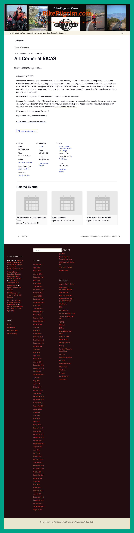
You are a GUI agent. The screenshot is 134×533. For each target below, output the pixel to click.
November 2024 (38, 277)
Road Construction (65, 357)
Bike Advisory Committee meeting (65, 288)
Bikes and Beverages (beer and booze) (66, 300)
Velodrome (62, 379)
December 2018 (38, 340)
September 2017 (38, 374)
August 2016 (37, 409)
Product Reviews (64, 343)
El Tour (61, 328)
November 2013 (38, 500)
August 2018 (37, 346)
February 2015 (38, 459)
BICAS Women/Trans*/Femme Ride (99, 217)
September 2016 (38, 406)
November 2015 (38, 437)
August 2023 (37, 296)
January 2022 (37, 308)
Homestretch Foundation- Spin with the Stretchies (99, 236)
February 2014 (38, 491)
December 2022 (38, 299)
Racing (61, 346)
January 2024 (37, 286)
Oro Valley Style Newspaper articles (65, 258)
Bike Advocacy (64, 292)
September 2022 (38, 302)
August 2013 (37, 509)
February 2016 (38, 428)
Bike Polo (24, 236)
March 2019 (37, 334)
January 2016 (37, 431)
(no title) (62, 254)
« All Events (19, 40)
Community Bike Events (67, 313)
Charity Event (63, 310)
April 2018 (36, 356)
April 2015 (36, 453)
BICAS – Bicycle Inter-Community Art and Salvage (65, 148)
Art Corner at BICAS (25, 162)
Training (62, 373)
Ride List (62, 354)
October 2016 (37, 403)
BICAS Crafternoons (59, 217)
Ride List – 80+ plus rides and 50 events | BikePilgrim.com (14, 302)
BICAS (23, 169)
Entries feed (11, 327)
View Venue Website (62, 170)
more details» (22, 121)
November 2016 (38, 400)
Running (62, 360)
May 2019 (36, 330)
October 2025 (37, 264)
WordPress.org (12, 334)
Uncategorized (64, 376)
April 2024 (36, 280)
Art (19, 169)
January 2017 (37, 393)
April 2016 (36, 422)
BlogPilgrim (63, 304)
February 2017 (38, 390)
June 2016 (36, 415)
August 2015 (37, 447)
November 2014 (38, 469)
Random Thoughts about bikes (65, 350)
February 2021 (38, 312)
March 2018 (37, 359)
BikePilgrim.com (12, 285)
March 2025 (37, 271)
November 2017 (38, 368)
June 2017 (36, 378)
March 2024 (37, 283)
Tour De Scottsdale (65, 267)
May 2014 (36, 484)
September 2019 (38, 321)
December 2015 (38, 434)
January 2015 (37, 462)
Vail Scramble (63, 270)
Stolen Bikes (63, 367)
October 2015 (37, 440)
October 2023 (37, 293)
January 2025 (37, 274)
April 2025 (36, 268)
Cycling (61, 322)
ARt (19, 175)
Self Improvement (65, 363)
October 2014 (37, 472)
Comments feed (12, 330)
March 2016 (37, 425)
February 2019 (38, 337)
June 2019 (36, 327)
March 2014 (37, 487)
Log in (9, 324)
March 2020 (37, 315)
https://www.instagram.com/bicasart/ (31, 115)
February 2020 (38, 318)
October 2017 (37, 371)
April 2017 (36, 384)
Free (27, 169)
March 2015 (37, 456)
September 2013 (38, 506)
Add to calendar (27, 131)
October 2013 (37, 503)
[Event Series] (38, 223)
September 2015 (38, 444)
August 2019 (37, 324)
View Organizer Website (44, 164)
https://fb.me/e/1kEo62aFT (65, 106)
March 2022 (37, 305)
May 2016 (36, 418)
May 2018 (36, 352)
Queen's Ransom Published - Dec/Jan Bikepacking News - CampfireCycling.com (14, 275)
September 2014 (38, 475)
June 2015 (36, 450)
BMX (60, 307)
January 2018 (37, 362)
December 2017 (38, 365)
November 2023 (38, 290)
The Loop (62, 370)
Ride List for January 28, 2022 (13, 281)
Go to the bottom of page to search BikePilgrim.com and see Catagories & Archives (37, 33)
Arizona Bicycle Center (66, 284)
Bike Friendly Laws (65, 295)
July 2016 (36, 412)
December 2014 (38, 466)
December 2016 (38, 396)
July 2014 (36, 481)
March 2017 (37, 387)
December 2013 (38, 497)
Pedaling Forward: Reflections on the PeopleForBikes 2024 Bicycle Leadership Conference (15, 264)
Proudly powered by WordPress (50, 522)
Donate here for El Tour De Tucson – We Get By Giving (15, 308)
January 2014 (37, 494)
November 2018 (38, 343)
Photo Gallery (63, 339)
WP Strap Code (88, 522)
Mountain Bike (64, 336)
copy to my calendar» (38, 121)
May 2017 (36, 381)
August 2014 (37, 478)
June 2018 (36, 349)
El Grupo (62, 325)
